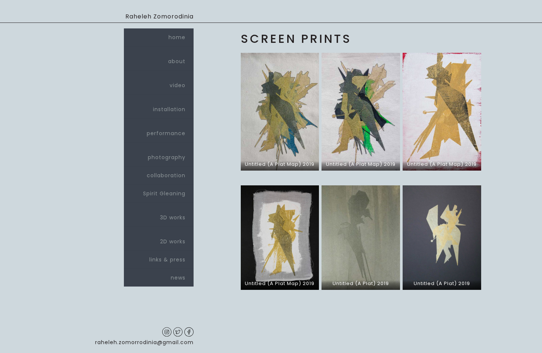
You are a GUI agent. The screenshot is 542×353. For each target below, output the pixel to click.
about (176, 61)
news (178, 277)
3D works (172, 217)
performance (166, 133)
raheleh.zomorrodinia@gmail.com (144, 342)
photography (166, 157)
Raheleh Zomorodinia (159, 16)
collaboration (166, 175)
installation (169, 109)
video (177, 85)
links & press (167, 259)
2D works (172, 241)
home (176, 37)
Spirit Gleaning (164, 193)
